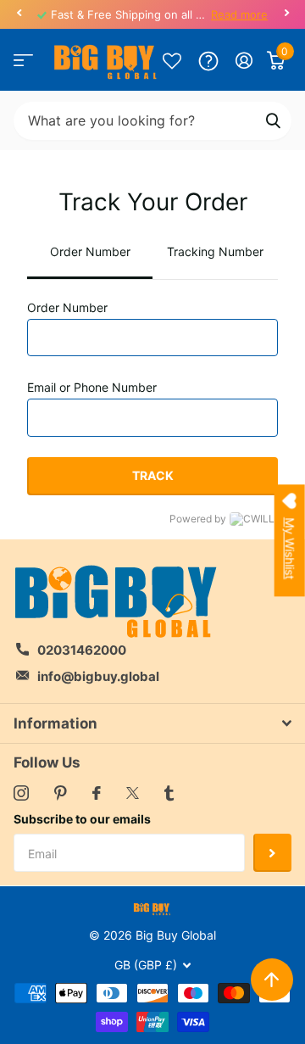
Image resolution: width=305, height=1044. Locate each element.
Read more (239, 14)
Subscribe (272, 853)
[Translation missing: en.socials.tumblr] (169, 793)
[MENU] (23, 60)
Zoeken (272, 121)
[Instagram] (21, 793)
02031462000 (81, 650)
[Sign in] (244, 60)
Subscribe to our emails (82, 819)
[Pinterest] (60, 793)
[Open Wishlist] (172, 60)
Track (153, 475)
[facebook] (96, 793)
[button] (18, 13)
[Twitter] (132, 793)
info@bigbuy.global (98, 676)
